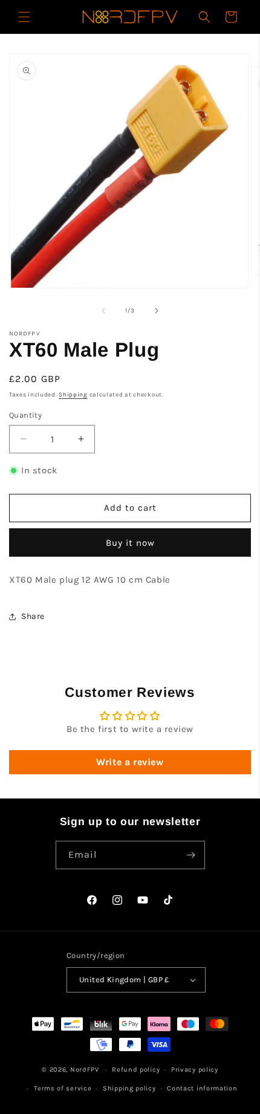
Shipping (73, 394)
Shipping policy (129, 1088)
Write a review (129, 762)
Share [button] (33, 616)
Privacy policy (194, 1070)
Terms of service (62, 1088)
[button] (24, 17)
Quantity (25, 414)
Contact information (202, 1088)
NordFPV (84, 1070)
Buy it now (130, 542)
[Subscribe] (191, 855)
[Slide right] (156, 310)
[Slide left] (103, 310)
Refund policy (136, 1070)
